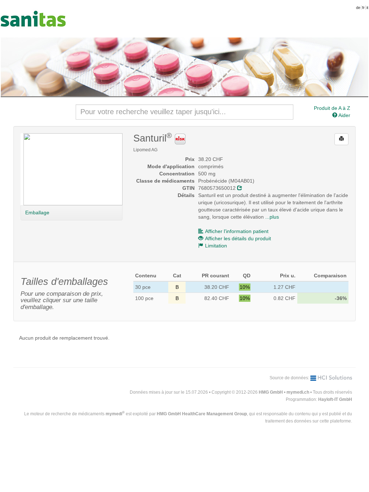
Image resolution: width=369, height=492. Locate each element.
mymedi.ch (297, 392)
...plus (272, 217)
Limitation (216, 246)
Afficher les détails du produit (238, 238)
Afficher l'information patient (236, 231)
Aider (343, 115)
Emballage (37, 212)
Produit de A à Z (332, 108)
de (358, 7)
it (367, 7)
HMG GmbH (271, 392)
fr (363, 7)
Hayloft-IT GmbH (335, 399)
